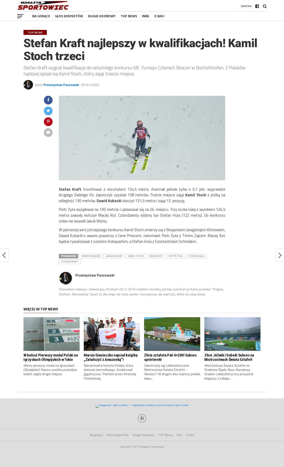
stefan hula (196, 256)
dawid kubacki (90, 256)
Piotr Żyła (176, 256)
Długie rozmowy (102, 16)
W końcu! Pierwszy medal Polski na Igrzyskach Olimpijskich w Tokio (50, 357)
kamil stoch (136, 256)
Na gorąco (41, 16)
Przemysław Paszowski (61, 84)
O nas (159, 16)
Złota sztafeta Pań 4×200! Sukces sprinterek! (170, 357)
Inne (145, 16)
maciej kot (156, 256)
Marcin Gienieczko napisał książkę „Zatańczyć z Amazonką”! (110, 357)
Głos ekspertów (69, 16)
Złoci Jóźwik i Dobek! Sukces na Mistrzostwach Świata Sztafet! (229, 357)
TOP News (129, 16)
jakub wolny (114, 256)
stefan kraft (70, 261)
